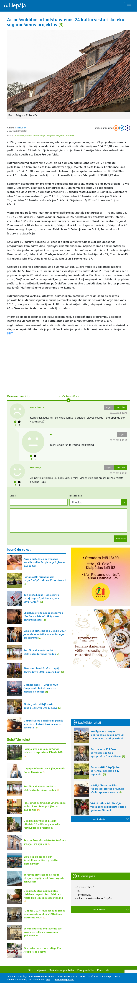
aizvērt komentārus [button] (69, 396)
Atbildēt (121, 407)
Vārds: (13, 495)
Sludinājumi (37, 970)
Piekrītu (59, 979)
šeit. (48, 979)
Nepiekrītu (68, 979)
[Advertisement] (68, 363)
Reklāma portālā (61, 970)
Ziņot (108, 407)
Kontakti (103, 970)
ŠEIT (10, 333)
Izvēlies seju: (76, 495)
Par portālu (85, 970)
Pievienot (121, 538)
